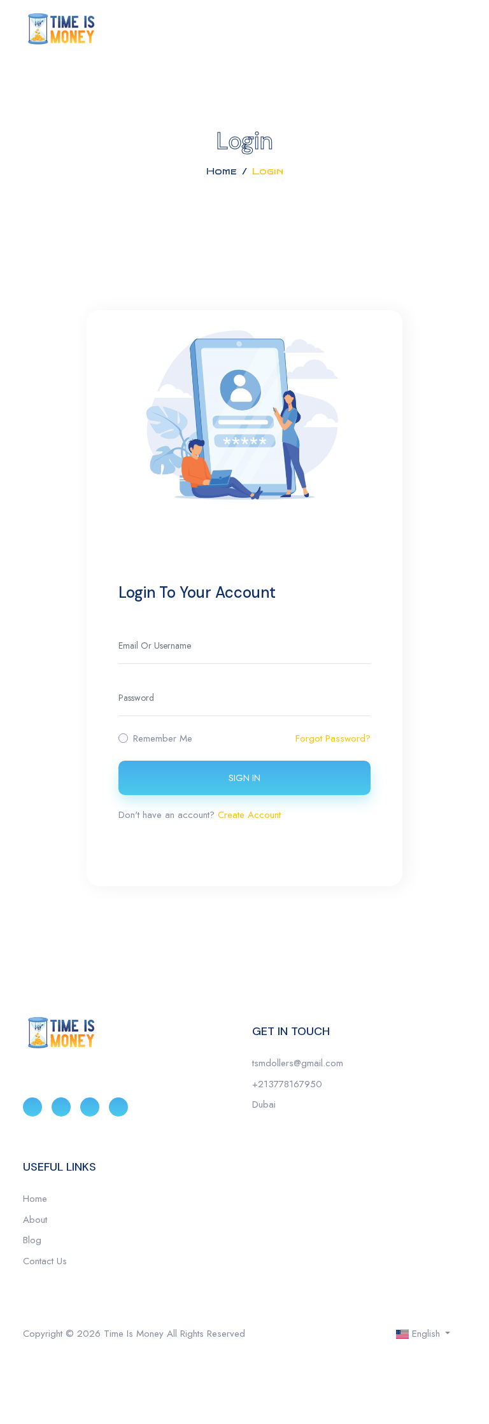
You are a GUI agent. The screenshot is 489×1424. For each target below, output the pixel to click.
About (35, 1220)
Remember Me (162, 738)
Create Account (249, 815)
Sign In (244, 778)
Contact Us (45, 1261)
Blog (32, 1240)
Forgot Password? (333, 738)
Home (221, 171)
